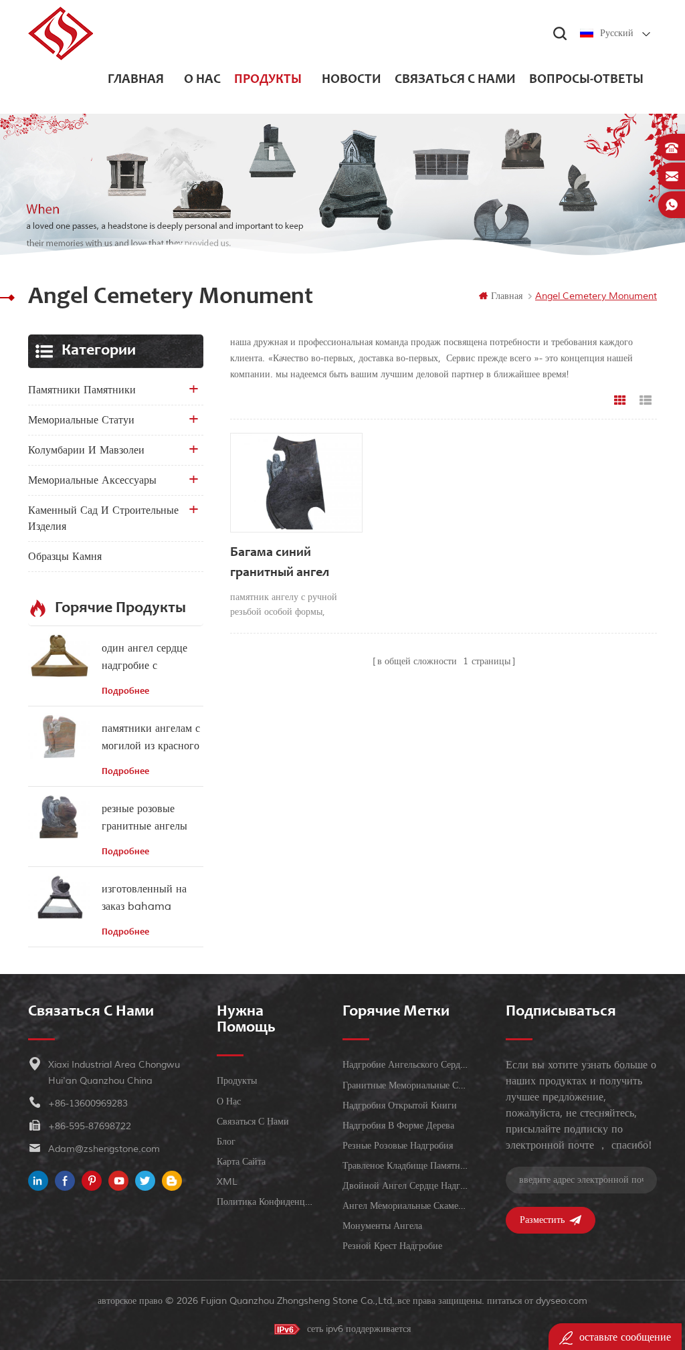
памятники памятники (82, 390)
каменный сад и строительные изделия (103, 518)
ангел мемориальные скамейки (405, 1206)
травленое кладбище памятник (405, 1165)
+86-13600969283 (88, 1103)
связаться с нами (455, 80)
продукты (268, 80)
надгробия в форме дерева (398, 1125)
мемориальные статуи (81, 420)
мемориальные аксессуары (92, 480)
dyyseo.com (561, 1301)
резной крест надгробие (392, 1246)
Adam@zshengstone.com (104, 1149)
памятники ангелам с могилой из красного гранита (151, 738)
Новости (351, 80)
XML (227, 1181)
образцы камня (65, 556)
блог (226, 1141)
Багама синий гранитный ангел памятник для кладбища (279, 565)
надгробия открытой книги (399, 1105)
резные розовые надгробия (397, 1145)
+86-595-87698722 (89, 1126)
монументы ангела (382, 1226)
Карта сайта (241, 1161)
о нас (202, 80)
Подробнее (125, 691)
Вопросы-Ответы (586, 80)
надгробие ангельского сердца (405, 1064)
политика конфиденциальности (267, 1202)
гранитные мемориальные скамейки (405, 1085)
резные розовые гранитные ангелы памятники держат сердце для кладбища (150, 818)
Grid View (620, 401)
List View (645, 401)
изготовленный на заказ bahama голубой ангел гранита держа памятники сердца (144, 898)
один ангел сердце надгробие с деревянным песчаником (144, 658)
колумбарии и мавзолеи (86, 450)
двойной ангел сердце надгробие (405, 1185)
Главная (136, 80)
